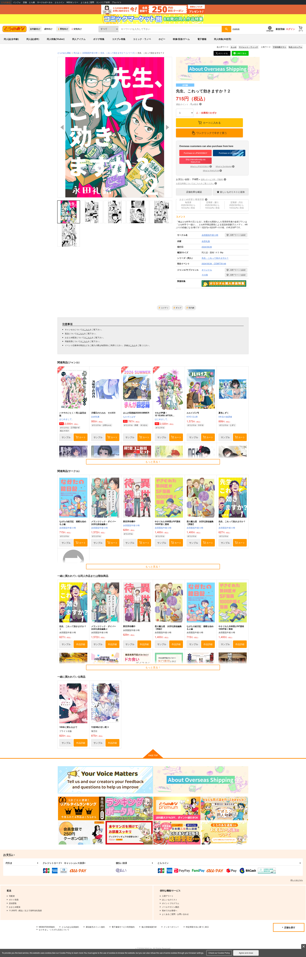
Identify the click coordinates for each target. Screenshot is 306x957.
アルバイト (117, 2)
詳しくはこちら (297, 880)
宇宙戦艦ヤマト (279, 46)
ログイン (290, 28)
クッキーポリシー (171, 926)
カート (82, 437)
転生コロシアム (295, 46)
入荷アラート (237, 235)
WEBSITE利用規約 (47, 926)
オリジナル (64, 427)
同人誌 (76, 52)
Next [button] (167, 127)
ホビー (162, 39)
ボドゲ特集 (98, 39)
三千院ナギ (75, 427)
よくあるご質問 (87, 2)
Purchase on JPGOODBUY (195, 153)
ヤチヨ (200, 425)
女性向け (77, 28)
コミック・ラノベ (142, 39)
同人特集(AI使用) (222, 39)
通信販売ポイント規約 (95, 926)
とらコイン (59, 2)
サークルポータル (44, 2)
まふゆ (233, 46)
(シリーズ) (117, 52)
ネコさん (143, 425)
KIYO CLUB (192, 416)
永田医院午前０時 (67, 527)
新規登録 (280, 28)
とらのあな (6, 2)
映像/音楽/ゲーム (181, 39)
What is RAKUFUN (212, 170)
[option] (114, 127)
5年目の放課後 (225, 416)
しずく (232, 425)
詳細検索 (236, 29)
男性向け (64, 28)
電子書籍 (201, 39)
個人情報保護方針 (149, 926)
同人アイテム (79, 39)
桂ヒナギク (64, 430)
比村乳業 (95, 416)
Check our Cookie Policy (219, 952)
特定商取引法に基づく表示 (197, 926)
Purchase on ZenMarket (229, 153)
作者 (136, 425)
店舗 (25, 2)
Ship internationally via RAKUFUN (195, 160)
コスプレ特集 (118, 39)
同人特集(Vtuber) (56, 39)
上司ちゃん (107, 425)
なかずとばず (129, 416)
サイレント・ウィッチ (248, 46)
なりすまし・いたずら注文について (54, 929)
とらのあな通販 (64, 52)
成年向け (48, 28)
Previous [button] (62, 127)
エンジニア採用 (103, 2)
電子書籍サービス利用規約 (123, 926)
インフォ (17, 2)
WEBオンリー (72, 2)
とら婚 (32, 2)
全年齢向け (35, 28)
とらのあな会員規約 (70, 926)
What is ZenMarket (225, 166)
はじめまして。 (66, 419)
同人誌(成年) (32, 39)
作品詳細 (80, 644)
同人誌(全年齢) (11, 39)
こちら (87, 329)
